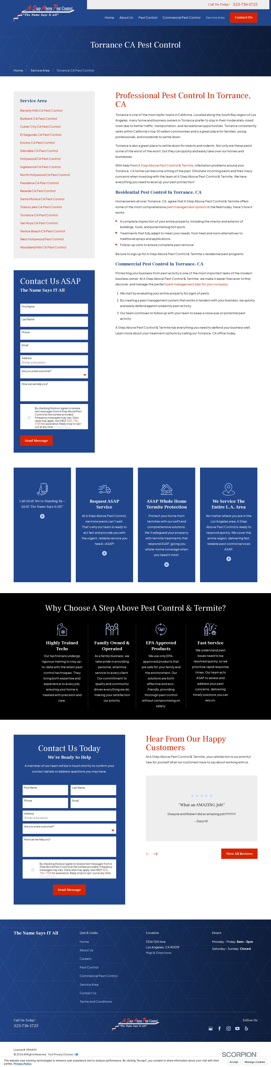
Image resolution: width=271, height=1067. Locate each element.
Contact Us (244, 17)
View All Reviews (239, 853)
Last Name (28, 319)
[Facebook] (219, 1028)
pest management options (187, 207)
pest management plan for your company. (197, 284)
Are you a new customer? (37, 371)
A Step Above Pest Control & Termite (165, 165)
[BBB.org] (255, 1028)
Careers (85, 959)
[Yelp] (246, 1028)
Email (25, 345)
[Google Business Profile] (211, 1028)
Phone (26, 332)
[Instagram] (228, 1028)
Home (84, 942)
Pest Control (89, 967)
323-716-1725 (245, 4)
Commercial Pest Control (98, 976)
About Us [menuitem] (126, 17)
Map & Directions (158, 953)
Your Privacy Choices (60, 1054)
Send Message (36, 440)
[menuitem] (54, 111)
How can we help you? (35, 384)
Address (27, 358)
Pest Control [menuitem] (147, 17)
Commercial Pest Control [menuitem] (181, 17)
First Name (28, 306)
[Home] (44, 12)
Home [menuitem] (109, 17)
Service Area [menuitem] (215, 17)
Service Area (89, 984)
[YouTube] (237, 1028)
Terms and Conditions (96, 1001)
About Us (86, 950)
